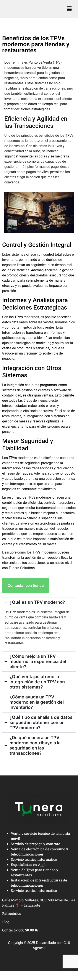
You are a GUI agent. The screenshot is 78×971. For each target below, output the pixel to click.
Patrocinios (11, 913)
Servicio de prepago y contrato (35, 843)
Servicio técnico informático (34, 859)
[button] (69, 9)
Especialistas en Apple (29, 864)
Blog (5, 922)
